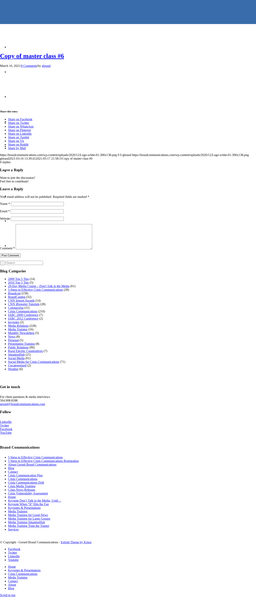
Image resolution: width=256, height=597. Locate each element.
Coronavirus (16, 307)
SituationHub (16, 354)
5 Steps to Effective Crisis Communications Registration (43, 461)
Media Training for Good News (28, 515)
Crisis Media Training (21, 486)
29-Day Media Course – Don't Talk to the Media (38, 286)
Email (5, 211)
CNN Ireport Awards (21, 300)
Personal (13, 340)
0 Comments (29, 65)
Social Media (16, 358)
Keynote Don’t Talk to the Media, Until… (34, 500)
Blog (11, 468)
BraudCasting (16, 297)
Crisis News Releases (21, 489)
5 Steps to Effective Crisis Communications (35, 457)
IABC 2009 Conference (23, 315)
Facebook (6, 429)
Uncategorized (17, 365)
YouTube (6, 432)
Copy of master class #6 (32, 55)
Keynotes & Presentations (24, 507)
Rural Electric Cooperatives (25, 351)
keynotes (13, 322)
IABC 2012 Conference (23, 318)
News (11, 336)
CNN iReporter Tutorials (23, 304)
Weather (13, 369)
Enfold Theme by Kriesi (76, 542)
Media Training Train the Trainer (28, 526)
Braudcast (14, 293)
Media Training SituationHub (26, 522)
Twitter (4, 425)
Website (5, 218)
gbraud (46, 65)
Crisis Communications (22, 311)
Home (12, 497)
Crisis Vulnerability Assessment (28, 493)
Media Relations (18, 325)
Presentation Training (21, 343)
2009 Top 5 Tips (18, 279)
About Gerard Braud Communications (32, 464)
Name (5, 203)
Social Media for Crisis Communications (33, 361)
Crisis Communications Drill (26, 482)
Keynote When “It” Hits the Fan (28, 504)
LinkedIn (6, 422)
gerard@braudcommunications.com (22, 404)
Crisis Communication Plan (25, 475)
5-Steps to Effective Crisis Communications (35, 289)
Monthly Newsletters (21, 333)
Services (13, 529)
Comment (7, 248)
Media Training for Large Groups (29, 518)
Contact (13, 471)
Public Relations (18, 347)
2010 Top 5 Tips (18, 282)
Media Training (17, 329)
